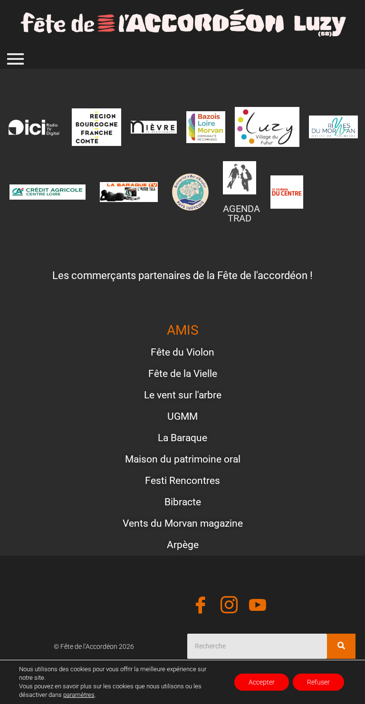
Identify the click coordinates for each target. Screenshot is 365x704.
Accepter (262, 682)
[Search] (341, 646)
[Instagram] (229, 606)
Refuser (318, 682)
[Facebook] (200, 606)
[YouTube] (257, 606)
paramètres (79, 694)
